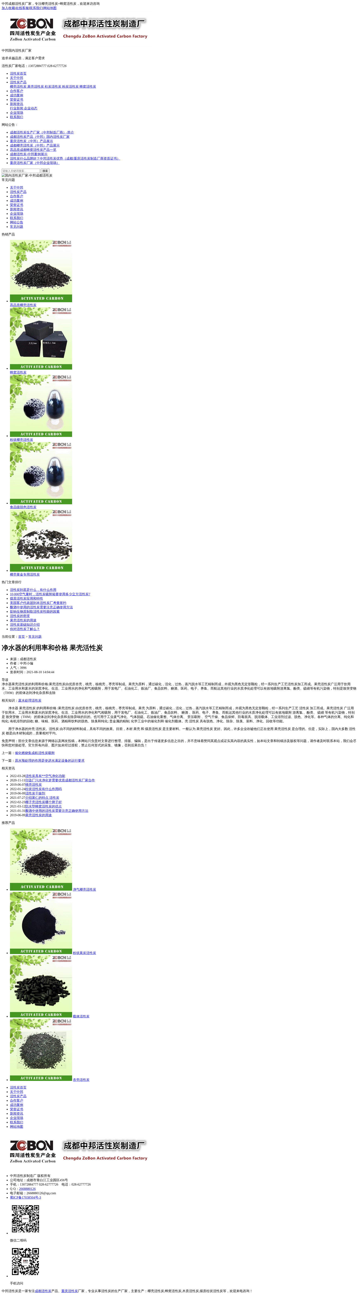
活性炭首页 (18, 73)
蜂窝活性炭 (88, 86)
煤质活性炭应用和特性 (26, 598)
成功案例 (16, 95)
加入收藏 (8, 8)
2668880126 (27, 1189)
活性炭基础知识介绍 (25, 624)
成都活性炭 (43, 1291)
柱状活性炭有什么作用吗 (43, 789)
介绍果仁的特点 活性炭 (42, 797)
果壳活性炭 (36, 86)
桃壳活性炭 (33, 784)
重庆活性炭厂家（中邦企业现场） (35, 163)
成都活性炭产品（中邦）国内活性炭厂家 (40, 136)
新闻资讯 (16, 104)
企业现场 (16, 112)
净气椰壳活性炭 (84, 889)
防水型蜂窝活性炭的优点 (43, 806)
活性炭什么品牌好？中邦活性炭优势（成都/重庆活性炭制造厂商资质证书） (65, 158)
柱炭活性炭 (53, 86)
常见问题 (16, 226)
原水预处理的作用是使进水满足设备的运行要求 (50, 760)
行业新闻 (17, 108)
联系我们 (36, 8)
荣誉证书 (16, 99)
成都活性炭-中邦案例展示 (28, 154)
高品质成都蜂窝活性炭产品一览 (33, 150)
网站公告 (16, 222)
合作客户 (16, 91)
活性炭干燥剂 (35, 793)
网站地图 (50, 8)
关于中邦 (16, 78)
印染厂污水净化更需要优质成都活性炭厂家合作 (60, 780)
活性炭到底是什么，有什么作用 (33, 590)
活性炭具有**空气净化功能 (45, 776)
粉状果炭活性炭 (84, 953)
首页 (21, 636)
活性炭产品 (18, 82)
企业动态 (30, 108)
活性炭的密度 (20, 616)
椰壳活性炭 (18, 86)
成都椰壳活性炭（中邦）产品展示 (35, 145)
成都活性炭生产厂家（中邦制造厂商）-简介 (42, 132)
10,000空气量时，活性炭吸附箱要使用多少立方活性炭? (50, 594)
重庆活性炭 (69, 1291)
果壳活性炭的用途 (23, 620)
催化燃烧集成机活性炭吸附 (35, 753)
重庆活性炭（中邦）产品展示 (31, 141)
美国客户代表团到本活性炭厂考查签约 (38, 603)
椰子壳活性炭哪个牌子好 (43, 802)
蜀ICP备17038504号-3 (25, 1197)
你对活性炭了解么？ (25, 629)
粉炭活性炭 (71, 86)
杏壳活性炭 (81, 1080)
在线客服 (22, 8)
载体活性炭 (81, 1016)
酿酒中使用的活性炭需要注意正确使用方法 (41, 607)
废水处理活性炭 (29, 700)
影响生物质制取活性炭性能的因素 (35, 611)
